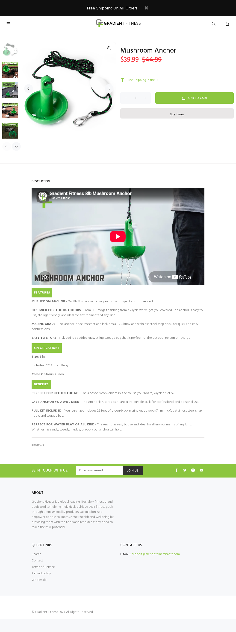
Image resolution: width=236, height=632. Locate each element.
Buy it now (177, 114)
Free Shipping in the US (143, 80)
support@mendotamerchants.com (156, 554)
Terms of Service (43, 567)
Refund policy (41, 573)
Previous (28, 88)
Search (36, 554)
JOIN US (133, 470)
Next (109, 88)
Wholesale (39, 580)
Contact (37, 560)
